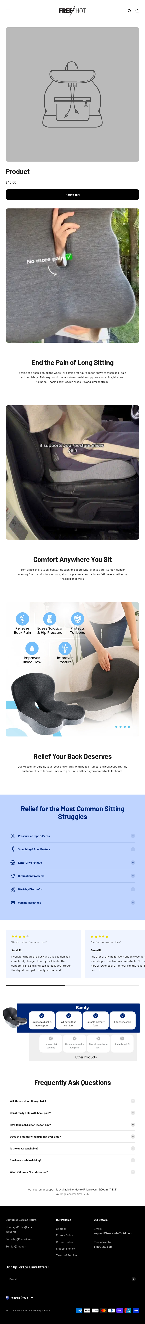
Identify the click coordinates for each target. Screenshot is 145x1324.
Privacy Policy (64, 1235)
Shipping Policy (65, 1248)
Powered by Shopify (39, 1310)
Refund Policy (64, 1242)
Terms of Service (66, 1255)
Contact (61, 1228)
